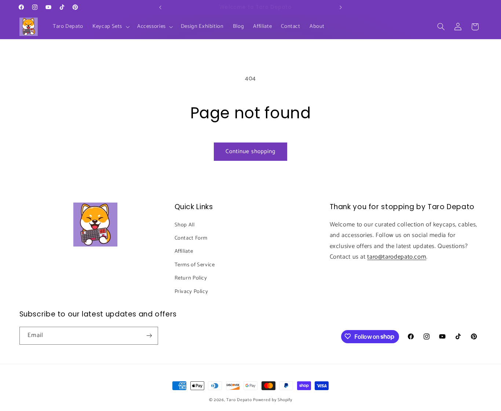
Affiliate (184, 251)
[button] (110, 27)
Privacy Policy (191, 291)
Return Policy (191, 278)
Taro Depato (239, 399)
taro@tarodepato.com (396, 257)
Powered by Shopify (272, 399)
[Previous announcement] (160, 7)
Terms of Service (195, 264)
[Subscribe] (148, 335)
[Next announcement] (341, 7)
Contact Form (191, 237)
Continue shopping (251, 151)
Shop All (185, 224)
